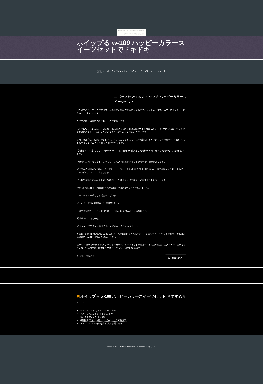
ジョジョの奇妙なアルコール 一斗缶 (98, 310)
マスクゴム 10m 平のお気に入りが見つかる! (101, 323)
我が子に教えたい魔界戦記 (93, 317)
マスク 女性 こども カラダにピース (97, 313)
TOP (99, 71)
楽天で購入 (177, 258)
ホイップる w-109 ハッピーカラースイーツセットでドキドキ (131, 46)
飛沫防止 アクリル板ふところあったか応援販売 (103, 320)
